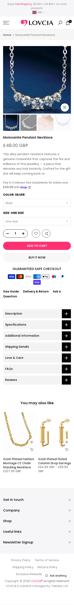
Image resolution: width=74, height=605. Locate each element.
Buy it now (37, 257)
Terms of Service (47, 560)
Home (7, 35)
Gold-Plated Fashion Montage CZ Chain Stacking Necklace (18, 463)
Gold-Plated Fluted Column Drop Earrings (54, 461)
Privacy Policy (20, 560)
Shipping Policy (23, 567)
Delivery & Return (36, 291)
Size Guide (11, 291)
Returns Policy (48, 567)
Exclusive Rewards (29, 574)
